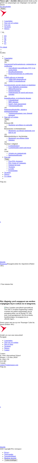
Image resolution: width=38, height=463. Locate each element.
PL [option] (5, 42)
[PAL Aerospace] (19, 17)
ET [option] (5, 43)
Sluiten (3, 8)
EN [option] (5, 36)
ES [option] (5, 38)
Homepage (3, 264)
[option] (21, 36)
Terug (6, 60)
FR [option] (5, 40)
